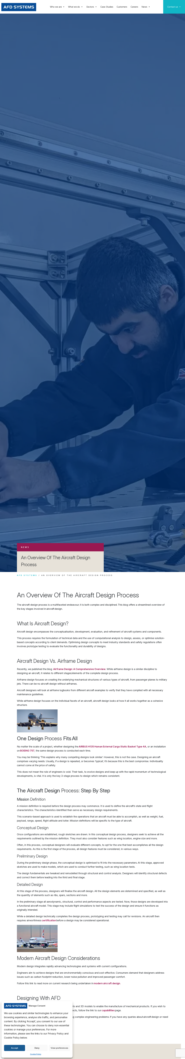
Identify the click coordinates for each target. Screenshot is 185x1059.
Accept (14, 1048)
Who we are (56, 6)
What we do (74, 6)
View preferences (59, 1048)
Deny (37, 1048)
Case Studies (106, 6)
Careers (134, 6)
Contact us (172, 6)
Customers (122, 6)
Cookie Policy (35, 1054)
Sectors (90, 6)
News (144, 6)
